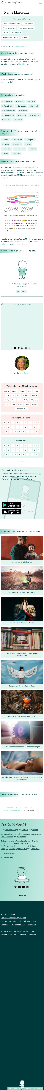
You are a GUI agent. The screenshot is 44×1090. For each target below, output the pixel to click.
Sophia (22, 391)
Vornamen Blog (7, 857)
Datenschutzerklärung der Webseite (15, 921)
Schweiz (36, 241)
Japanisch (34, 106)
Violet (29, 144)
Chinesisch (8, 101)
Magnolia (31, 140)
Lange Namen (28, 24)
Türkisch (19, 120)
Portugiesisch (9, 115)
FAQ (34, 921)
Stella (6, 153)
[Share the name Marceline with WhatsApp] (22, 348)
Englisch (32, 101)
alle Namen (21, 836)
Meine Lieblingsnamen (32, 1088)
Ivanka (6, 144)
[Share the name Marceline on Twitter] (18, 348)
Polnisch (23, 111)
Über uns (4, 924)
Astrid (6, 140)
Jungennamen (35, 834)
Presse (12, 914)
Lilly (7, 395)
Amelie (34, 395)
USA (25, 849)
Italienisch (22, 106)
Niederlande (32, 846)
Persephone (21, 149)
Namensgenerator (8, 853)
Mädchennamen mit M (26, 28)
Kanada (23, 846)
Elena (27, 404)
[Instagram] (27, 886)
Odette (33, 149)
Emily (7, 400)
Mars (3, 82)
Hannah (26, 395)
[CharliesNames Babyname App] (12, 3)
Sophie (14, 391)
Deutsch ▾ (22, 895)
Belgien (28, 841)
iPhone (35, 829)
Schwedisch (35, 115)
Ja (18, 292)
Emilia (6, 391)
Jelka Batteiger (25, 373)
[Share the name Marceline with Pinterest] (25, 348)
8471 (26, 37)
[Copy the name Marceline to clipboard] (29, 348)
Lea (7, 404)
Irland (16, 846)
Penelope (7, 149)
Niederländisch (9, 111)
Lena (13, 404)
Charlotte (34, 400)
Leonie (34, 404)
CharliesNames (7, 807)
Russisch (22, 115)
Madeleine (18, 140)
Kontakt (4, 914)
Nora (20, 404)
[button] (4, 324)
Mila (18, 395)
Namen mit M (16, 32)
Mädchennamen (9, 28)
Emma (36, 391)
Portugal (4, 849)
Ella (13, 400)
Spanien (19, 849)
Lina (19, 400)
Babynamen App (34, 474)
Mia (29, 391)
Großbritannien (7, 846)
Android (25, 829)
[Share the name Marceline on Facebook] (14, 348)
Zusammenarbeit (18, 924)
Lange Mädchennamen (11, 24)
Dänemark (16, 843)
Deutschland (14, 241)
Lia (13, 395)
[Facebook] (19, 886)
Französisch (8, 106)
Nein (24, 292)
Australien (20, 841)
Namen (5, 32)
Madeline (18, 144)
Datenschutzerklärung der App (13, 918)
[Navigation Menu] (41, 2)
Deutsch (20, 101)
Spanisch (7, 120)
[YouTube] (23, 886)
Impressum (31, 924)
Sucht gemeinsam (15, 1088)
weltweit (4, 244)
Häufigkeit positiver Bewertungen (25, 167)
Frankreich (25, 843)
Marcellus (22, 64)
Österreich (24, 241)
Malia (26, 400)
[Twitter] (15, 886)
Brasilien (35, 841)
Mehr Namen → (21, 409)
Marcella (11, 61)
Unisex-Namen (7, 836)
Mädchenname (22, 46)
